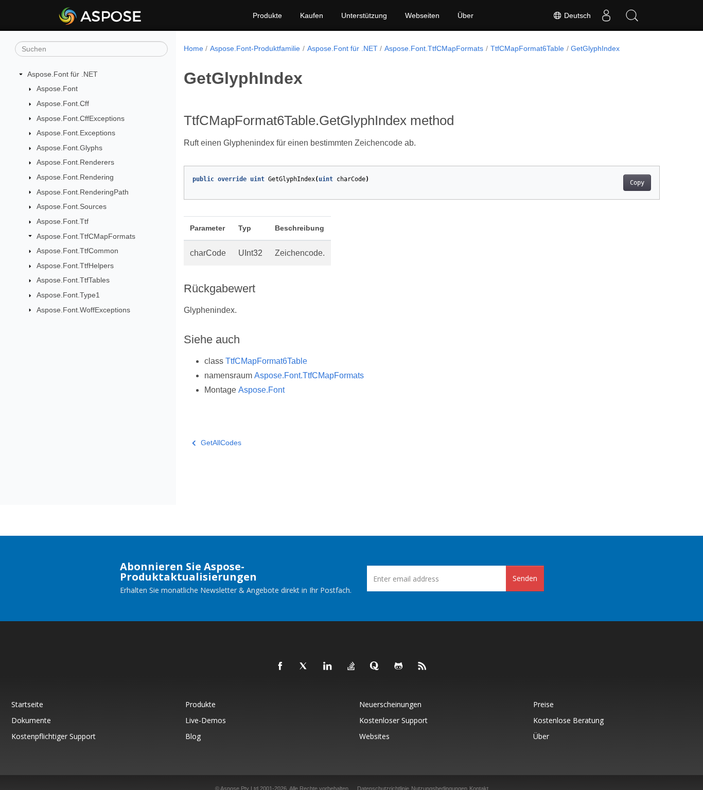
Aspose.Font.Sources (72, 206)
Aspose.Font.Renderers (75, 162)
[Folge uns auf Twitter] (304, 666)
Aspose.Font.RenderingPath (83, 192)
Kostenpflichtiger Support (53, 736)
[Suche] (632, 15)
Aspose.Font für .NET (62, 74)
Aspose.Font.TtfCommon (77, 251)
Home (193, 48)
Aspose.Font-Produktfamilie (255, 48)
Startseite (27, 704)
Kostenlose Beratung (568, 720)
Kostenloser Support (393, 720)
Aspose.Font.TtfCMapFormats (86, 236)
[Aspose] (100, 15)
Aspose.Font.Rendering (75, 177)
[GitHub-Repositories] (399, 666)
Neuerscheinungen (390, 704)
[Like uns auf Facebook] (280, 666)
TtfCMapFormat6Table (527, 48)
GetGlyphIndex (595, 48)
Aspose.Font (57, 88)
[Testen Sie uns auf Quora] (375, 666)
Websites (374, 736)
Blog (193, 736)
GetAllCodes (221, 442)
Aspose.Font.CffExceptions (81, 118)
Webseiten (422, 15)
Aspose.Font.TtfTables (73, 280)
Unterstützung (364, 15)
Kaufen (311, 15)
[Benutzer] (606, 15)
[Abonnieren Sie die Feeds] (422, 666)
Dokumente (31, 720)
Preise (543, 704)
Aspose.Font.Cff (63, 103)
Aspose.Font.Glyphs (69, 148)
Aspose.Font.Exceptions (76, 133)
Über (465, 15)
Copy (637, 182)
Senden (525, 578)
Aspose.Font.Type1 (68, 295)
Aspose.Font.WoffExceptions (83, 310)
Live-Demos (205, 720)
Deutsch (576, 15)
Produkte (267, 15)
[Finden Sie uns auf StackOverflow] (351, 666)
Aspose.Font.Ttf (63, 221)
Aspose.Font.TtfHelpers (75, 265)
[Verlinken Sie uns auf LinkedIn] (328, 666)
